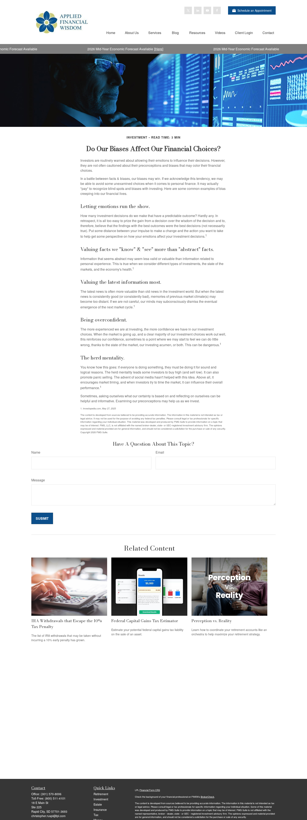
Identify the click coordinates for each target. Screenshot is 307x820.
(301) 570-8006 (51, 794)
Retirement (101, 794)
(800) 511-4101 (55, 798)
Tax (96, 815)
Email (160, 452)
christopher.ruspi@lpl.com (48, 816)
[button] (111, 32)
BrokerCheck (207, 796)
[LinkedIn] (198, 10)
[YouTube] (207, 10)
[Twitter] (188, 10)
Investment (101, 799)
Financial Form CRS (150, 790)
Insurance (100, 809)
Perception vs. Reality (212, 621)
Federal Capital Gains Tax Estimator (144, 621)
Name (35, 452)
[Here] (139, 49)
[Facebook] (217, 10)
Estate (98, 804)
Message (38, 480)
